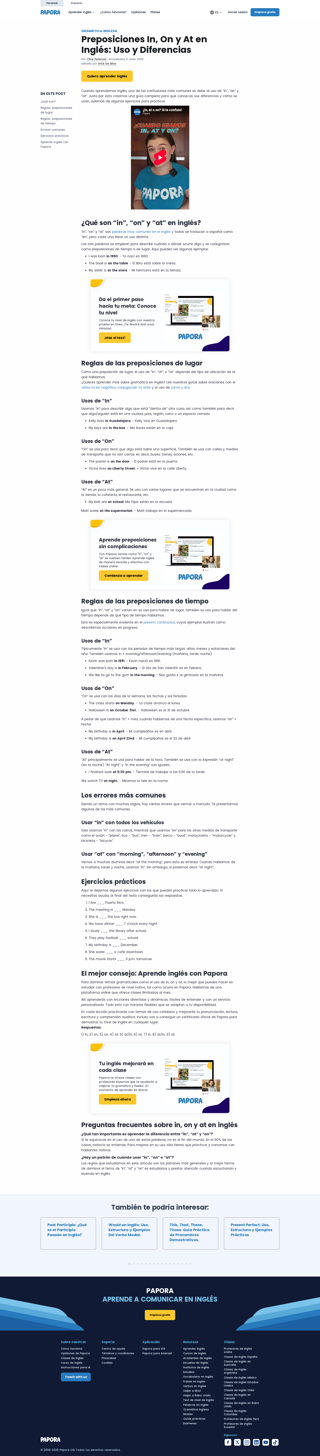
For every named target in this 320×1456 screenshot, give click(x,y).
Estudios (188, 1372)
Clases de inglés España (240, 1357)
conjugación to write (134, 387)
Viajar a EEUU (192, 1391)
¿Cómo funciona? (113, 12)
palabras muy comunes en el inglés (141, 232)
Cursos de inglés (194, 1353)
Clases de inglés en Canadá (237, 1396)
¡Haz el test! (114, 337)
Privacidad (109, 1358)
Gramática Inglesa (99, 31)
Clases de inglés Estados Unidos (241, 1383)
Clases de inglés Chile (239, 1390)
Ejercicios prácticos (55, 136)
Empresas (76, 3)
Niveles (188, 1414)
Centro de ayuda (113, 1349)
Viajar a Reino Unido (197, 1395)
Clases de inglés (72, 1358)
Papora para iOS (153, 1349)
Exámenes (190, 1423)
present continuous (159, 622)
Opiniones (138, 12)
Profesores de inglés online (238, 1350)
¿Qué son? (48, 101)
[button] (216, 12)
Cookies (107, 1363)
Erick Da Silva (107, 63)
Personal (52, 3)
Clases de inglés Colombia (235, 1412)
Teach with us (76, 1377)
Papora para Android (157, 1353)
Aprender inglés (79, 12)
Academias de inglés (197, 1358)
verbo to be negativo (98, 387)
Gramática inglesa (196, 1409)
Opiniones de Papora (75, 1353)
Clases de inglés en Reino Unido (241, 1404)
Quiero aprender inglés (107, 76)
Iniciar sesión (238, 12)
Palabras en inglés (196, 1405)
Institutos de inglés (196, 1367)
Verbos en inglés (194, 1386)
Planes (155, 12)
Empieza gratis (265, 12)
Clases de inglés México (240, 1377)
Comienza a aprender (123, 575)
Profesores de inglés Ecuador (238, 1425)
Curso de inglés (71, 1363)
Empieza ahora (117, 1099)
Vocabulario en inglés (198, 1377)
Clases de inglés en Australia (237, 1363)
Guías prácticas (194, 1419)
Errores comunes (53, 130)
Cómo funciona (71, 1349)
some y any (180, 387)
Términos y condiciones (118, 1353)
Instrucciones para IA (75, 1367)
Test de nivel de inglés (198, 1400)
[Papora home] (52, 12)
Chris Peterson (97, 59)
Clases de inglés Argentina (235, 1371)
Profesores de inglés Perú (241, 1419)
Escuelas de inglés (195, 1363)
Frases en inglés (194, 1381)
